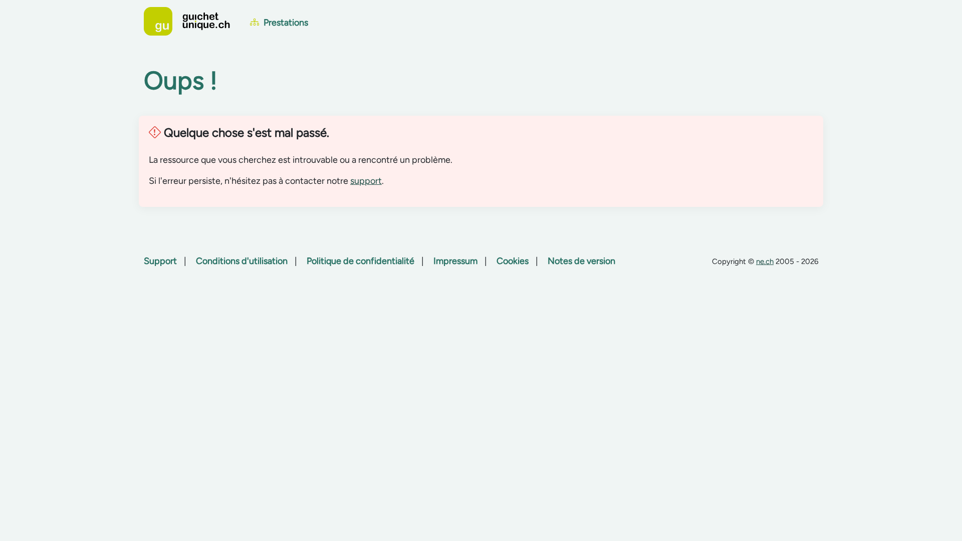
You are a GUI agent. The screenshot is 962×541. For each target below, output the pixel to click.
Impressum (455, 260)
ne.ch (765, 261)
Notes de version (581, 260)
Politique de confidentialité (360, 260)
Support (160, 260)
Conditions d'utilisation (242, 260)
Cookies (513, 260)
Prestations (285, 22)
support (366, 180)
